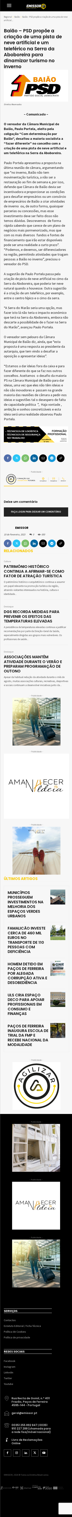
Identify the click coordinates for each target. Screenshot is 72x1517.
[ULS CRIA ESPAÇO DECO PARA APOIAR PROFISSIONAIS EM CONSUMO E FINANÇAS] (57, 999)
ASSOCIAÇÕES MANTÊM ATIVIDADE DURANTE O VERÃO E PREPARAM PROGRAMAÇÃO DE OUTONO (33, 664)
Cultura (7, 561)
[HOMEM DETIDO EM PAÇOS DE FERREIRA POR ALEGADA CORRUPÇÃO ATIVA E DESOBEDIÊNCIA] (57, 968)
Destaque (8, 607)
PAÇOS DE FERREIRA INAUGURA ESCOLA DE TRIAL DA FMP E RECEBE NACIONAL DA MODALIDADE (28, 1035)
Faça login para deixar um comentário (36, 512)
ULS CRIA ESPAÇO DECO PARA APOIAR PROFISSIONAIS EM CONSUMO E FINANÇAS (26, 1004)
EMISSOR (21, 527)
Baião (17, 16)
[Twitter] (16, 543)
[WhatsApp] (25, 543)
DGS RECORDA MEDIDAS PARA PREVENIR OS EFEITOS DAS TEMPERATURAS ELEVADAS (31, 616)
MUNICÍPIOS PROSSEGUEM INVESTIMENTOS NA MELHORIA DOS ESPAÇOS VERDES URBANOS (25, 904)
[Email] (43, 543)
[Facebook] (8, 543)
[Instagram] (16, 1453)
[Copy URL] (61, 543)
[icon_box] (28, 1400)
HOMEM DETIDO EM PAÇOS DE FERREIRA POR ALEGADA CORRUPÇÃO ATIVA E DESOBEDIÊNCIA (27, 973)
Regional (8, 16)
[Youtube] (44, 1453)
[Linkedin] (34, 543)
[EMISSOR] (9, 527)
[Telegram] (52, 543)
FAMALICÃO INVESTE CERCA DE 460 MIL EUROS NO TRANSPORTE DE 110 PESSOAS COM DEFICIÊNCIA (27, 940)
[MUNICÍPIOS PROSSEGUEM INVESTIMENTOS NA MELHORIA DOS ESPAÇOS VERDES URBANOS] (57, 897)
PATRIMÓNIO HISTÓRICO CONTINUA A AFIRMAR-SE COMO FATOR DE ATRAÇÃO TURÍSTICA (34, 571)
